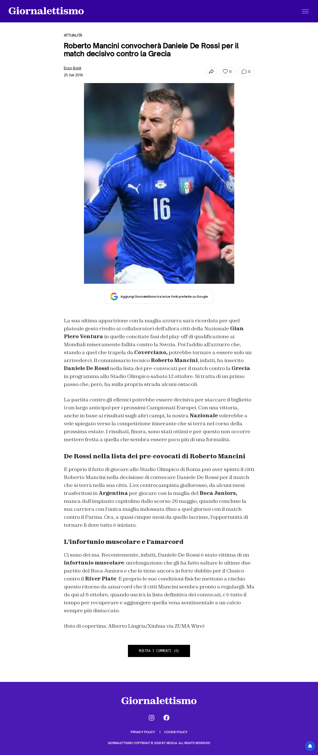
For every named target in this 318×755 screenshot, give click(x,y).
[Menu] (305, 11)
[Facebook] (166, 718)
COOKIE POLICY (176, 732)
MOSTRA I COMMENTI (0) (159, 651)
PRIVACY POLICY (143, 732)
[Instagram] (152, 718)
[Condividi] (211, 71)
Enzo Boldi (72, 68)
